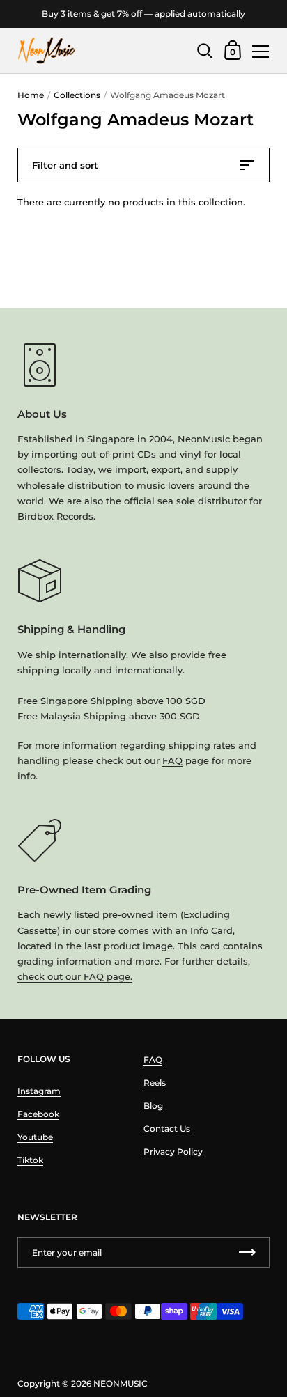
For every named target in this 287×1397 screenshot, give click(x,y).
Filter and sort (65, 165)
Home (30, 95)
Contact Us (167, 1128)
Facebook (38, 1114)
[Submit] (247, 1252)
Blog (153, 1105)
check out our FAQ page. (74, 976)
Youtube (35, 1137)
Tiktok (30, 1160)
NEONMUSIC (120, 1383)
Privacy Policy (173, 1151)
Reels (155, 1082)
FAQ (172, 760)
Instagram (39, 1091)
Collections (77, 95)
